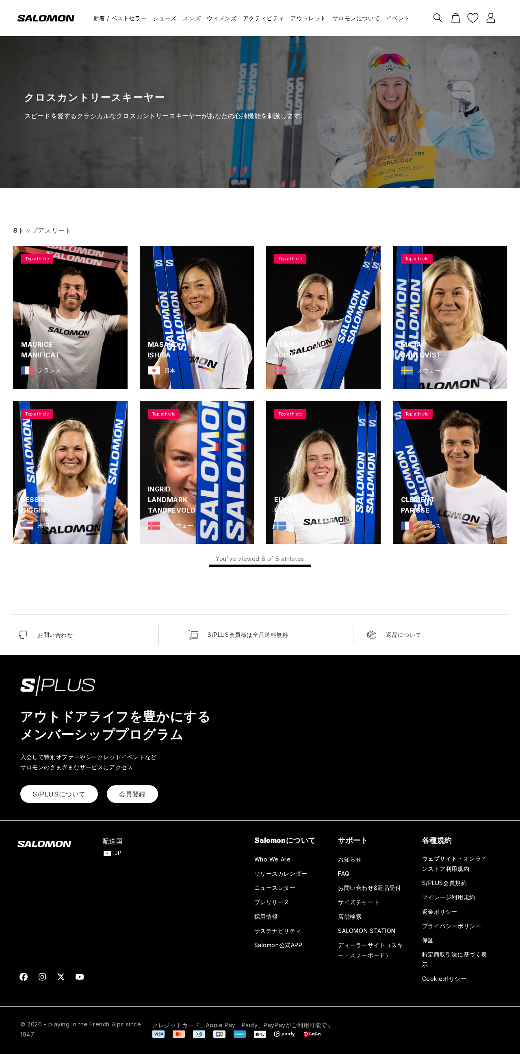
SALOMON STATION (367, 930)
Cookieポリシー (444, 978)
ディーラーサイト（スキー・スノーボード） (370, 950)
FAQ (344, 873)
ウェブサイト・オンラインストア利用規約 (455, 863)
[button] (438, 18)
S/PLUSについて (59, 794)
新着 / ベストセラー (120, 18)
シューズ (165, 18)
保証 (428, 940)
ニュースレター (275, 887)
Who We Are (272, 859)
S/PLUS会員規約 (444, 882)
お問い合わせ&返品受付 (369, 887)
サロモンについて (356, 18)
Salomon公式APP (278, 944)
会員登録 (132, 794)
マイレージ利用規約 (448, 897)
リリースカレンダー (281, 873)
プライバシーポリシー (451, 925)
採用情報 (266, 916)
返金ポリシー (440, 911)
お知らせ (350, 859)
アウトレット (308, 18)
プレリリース (272, 901)
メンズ (192, 18)
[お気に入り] (473, 18)
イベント (398, 18)
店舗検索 (350, 916)
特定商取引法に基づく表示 (455, 959)
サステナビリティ (278, 930)
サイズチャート (358, 901)
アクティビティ (263, 18)
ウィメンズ (221, 18)
